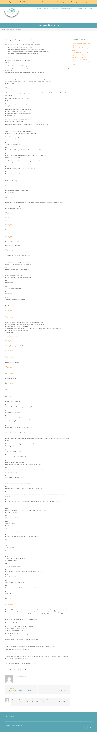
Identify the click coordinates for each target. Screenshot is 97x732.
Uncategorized (27, 663)
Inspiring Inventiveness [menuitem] (66, 8)
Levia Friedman (11, 663)
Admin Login (10, 716)
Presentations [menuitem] (47, 8)
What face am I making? (79, 59)
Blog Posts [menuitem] (55, 8)
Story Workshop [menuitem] (88, 8)
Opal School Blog (8, 29)
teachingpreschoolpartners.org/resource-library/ (72, 2)
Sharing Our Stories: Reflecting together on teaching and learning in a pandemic (81, 55)
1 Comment (34, 663)
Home (2, 29)
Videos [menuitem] (39, 8)
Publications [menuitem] (78, 8)
